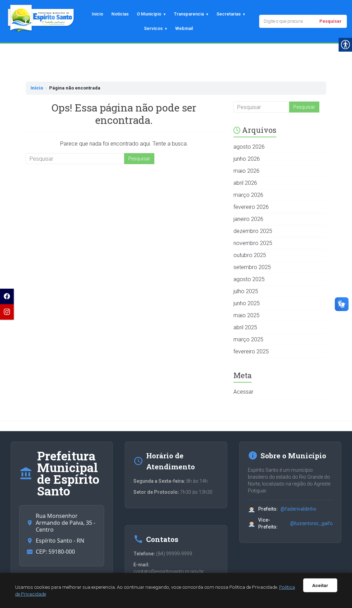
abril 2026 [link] (245, 183)
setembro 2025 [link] (252, 267)
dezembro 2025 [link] (252, 231)
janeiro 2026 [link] (248, 219)
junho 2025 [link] (246, 303)
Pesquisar (330, 21)
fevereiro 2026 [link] (251, 207)
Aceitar (320, 585)
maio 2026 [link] (246, 171)
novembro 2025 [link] (252, 243)
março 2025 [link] (248, 339)
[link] (7, 296)
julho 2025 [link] (245, 291)
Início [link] (37, 87)
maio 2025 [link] (246, 315)
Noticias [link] (120, 14)
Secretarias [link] (229, 14)
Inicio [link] (97, 14)
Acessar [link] (243, 391)
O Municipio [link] (149, 14)
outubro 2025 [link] (249, 255)
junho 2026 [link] (246, 159)
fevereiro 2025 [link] (251, 351)
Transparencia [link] (189, 14)
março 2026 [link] (248, 195)
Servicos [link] (153, 28)
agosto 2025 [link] (249, 279)
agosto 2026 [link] (249, 146)
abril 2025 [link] (245, 327)
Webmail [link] (184, 28)
